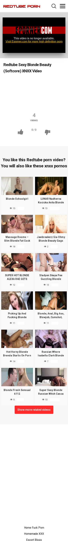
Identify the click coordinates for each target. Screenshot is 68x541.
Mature (28, 95)
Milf (42, 95)
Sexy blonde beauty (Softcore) (26, 102)
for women (34, 89)
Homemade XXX (34, 533)
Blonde (19, 82)
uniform (54, 102)
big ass (34, 82)
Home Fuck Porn (34, 527)
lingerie (52, 89)
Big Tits (50, 82)
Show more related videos (34, 409)
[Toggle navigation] (62, 6)
